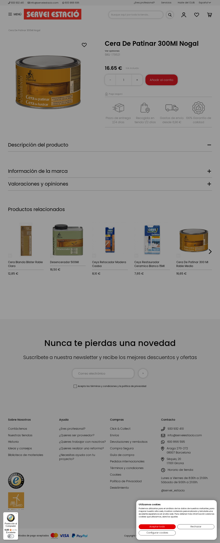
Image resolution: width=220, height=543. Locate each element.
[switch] (11, 536)
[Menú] (16, 514)
